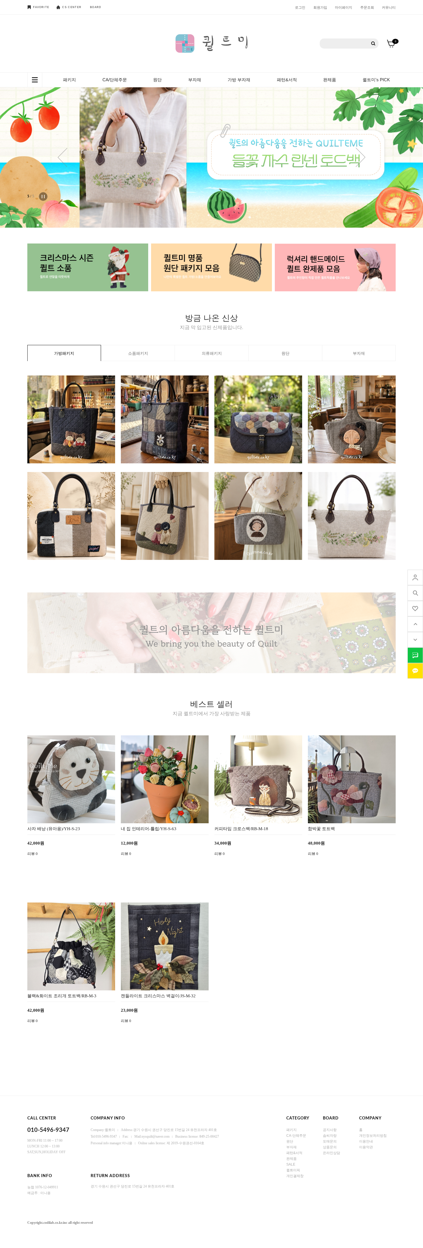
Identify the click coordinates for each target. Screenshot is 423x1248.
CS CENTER (71, 7)
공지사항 (330, 1130)
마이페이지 (343, 7)
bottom (415, 639)
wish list (415, 608)
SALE (290, 1164)
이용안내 (366, 1141)
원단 (157, 79)
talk (415, 655)
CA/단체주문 (114, 79)
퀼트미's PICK (376, 79)
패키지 (69, 79)
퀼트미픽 (293, 1170)
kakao (415, 671)
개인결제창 (295, 1176)
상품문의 (330, 1147)
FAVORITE (41, 7)
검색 (373, 43)
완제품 (329, 79)
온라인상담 (331, 1153)
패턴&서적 (287, 79)
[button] (62, 157)
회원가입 (320, 7)
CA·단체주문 (296, 1136)
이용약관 (366, 1147)
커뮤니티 (389, 7)
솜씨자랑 (330, 1136)
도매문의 (330, 1141)
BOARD (96, 7)
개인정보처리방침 (373, 1136)
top (415, 624)
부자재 (194, 79)
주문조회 (367, 7)
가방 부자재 (239, 79)
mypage (415, 577)
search (415, 593)
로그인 (300, 7)
